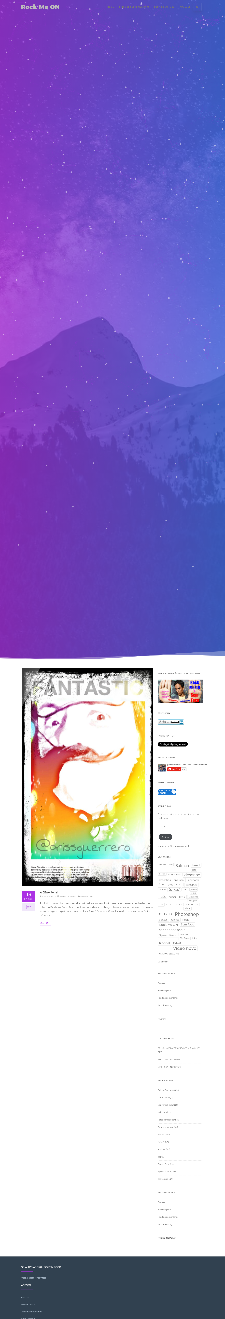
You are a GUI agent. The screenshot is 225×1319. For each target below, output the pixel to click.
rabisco (175, 919)
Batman (182, 865)
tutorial (164, 943)
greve (193, 893)
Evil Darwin (163, 1112)
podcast (163, 919)
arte (170, 864)
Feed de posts (164, 990)
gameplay (191, 884)
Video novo (184, 948)
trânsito (196, 938)
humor (172, 897)
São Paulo (184, 938)
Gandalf (174, 889)
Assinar (165, 837)
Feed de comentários (168, 998)
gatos (194, 889)
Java (161, 904)
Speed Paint (168, 935)
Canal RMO (163, 1097)
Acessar (162, 983)
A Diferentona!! (49, 892)
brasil (196, 865)
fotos (170, 884)
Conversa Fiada (87, 896)
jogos (168, 904)
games (162, 889)
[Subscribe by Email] (167, 794)
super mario (185, 934)
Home (110, 7)
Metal (187, 908)
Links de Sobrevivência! (134, 7)
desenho (192, 874)
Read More (45, 923)
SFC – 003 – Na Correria (169, 1067)
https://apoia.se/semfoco (33, 1278)
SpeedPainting (165, 1171)
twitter (177, 942)
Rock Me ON (40, 6)
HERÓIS (162, 897)
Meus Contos (164, 1134)
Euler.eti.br (163, 961)
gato (185, 889)
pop (160, 1157)
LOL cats (178, 904)
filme (161, 884)
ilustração (193, 897)
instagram (192, 901)
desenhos (165, 880)
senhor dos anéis (172, 930)
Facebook (193, 880)
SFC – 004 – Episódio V (169, 1059)
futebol (179, 884)
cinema (162, 874)
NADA (161, 1142)
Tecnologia (163, 1179)
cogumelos (174, 874)
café (194, 870)
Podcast (162, 1149)
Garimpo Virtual (165, 1127)
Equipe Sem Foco (164, 7)
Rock (185, 919)
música (165, 913)
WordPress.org (165, 1005)
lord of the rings (191, 904)
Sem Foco (187, 924)
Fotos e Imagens (166, 1120)
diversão (179, 880)
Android (162, 864)
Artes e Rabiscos (166, 1090)
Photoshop (187, 914)
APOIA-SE (185, 7)
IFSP (182, 897)
